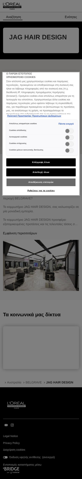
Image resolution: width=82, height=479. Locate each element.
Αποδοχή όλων (41, 172)
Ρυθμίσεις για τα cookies (41, 190)
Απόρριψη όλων (41, 162)
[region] (41, 134)
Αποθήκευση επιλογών (41, 182)
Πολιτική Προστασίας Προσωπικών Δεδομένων (34, 116)
